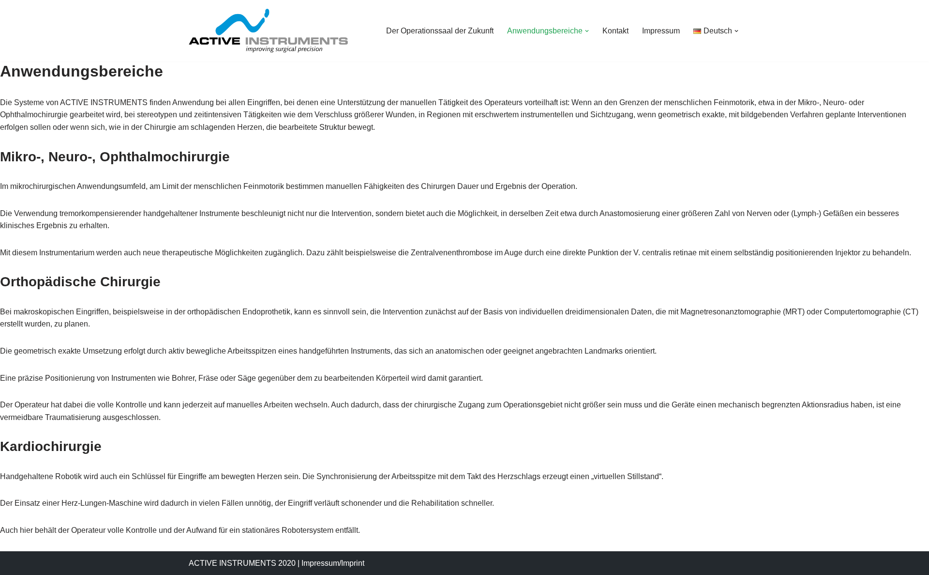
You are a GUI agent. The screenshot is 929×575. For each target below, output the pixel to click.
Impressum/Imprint (332, 563)
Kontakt (615, 31)
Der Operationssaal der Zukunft (440, 31)
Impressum (661, 31)
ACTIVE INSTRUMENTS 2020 (242, 563)
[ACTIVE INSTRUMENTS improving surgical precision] (268, 31)
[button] (587, 31)
